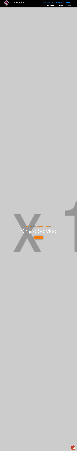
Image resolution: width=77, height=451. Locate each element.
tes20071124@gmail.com (48, 2)
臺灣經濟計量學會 (51, 5)
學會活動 (61, 5)
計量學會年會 (59, 2)
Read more (39, 237)
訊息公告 (69, 5)
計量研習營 (67, 2)
